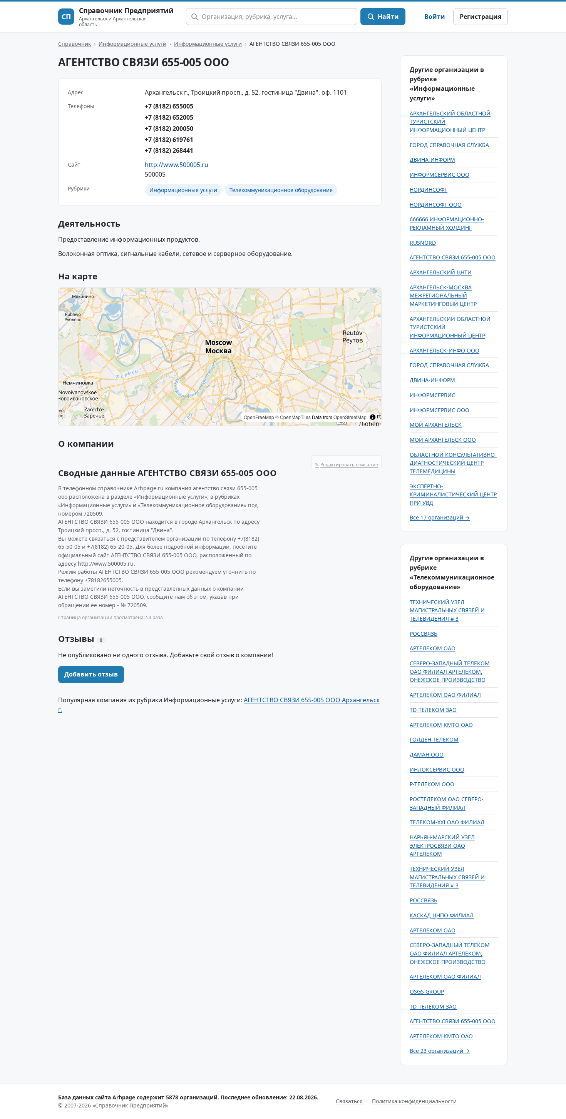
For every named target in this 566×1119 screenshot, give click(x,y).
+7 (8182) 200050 (169, 128)
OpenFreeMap (259, 417)
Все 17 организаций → (440, 517)
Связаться (349, 1101)
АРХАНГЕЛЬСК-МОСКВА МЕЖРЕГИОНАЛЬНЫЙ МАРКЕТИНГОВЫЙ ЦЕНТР (443, 295)
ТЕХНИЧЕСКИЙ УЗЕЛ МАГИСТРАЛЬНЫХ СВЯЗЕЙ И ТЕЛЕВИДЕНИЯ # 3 (447, 610)
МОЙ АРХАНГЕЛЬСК (436, 424)
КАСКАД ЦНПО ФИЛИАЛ (442, 915)
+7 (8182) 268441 (169, 150)
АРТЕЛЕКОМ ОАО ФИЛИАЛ (445, 694)
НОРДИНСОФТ (428, 189)
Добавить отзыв (91, 674)
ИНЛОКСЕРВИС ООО (437, 769)
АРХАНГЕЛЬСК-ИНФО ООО (444, 350)
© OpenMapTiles (293, 417)
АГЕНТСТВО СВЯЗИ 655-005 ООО (453, 257)
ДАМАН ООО (427, 754)
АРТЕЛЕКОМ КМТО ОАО (441, 724)
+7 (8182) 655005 (169, 106)
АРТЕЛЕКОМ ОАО (432, 648)
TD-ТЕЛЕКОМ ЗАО (433, 709)
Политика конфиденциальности (414, 1101)
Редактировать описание (346, 464)
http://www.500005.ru (176, 164)
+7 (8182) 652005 (169, 117)
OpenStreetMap (350, 417)
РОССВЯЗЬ (423, 633)
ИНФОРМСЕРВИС (432, 395)
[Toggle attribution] (372, 417)
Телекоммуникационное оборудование (281, 190)
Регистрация (480, 16)
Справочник (74, 43)
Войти (434, 16)
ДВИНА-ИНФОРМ (432, 159)
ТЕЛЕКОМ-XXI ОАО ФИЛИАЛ (447, 822)
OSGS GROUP (427, 991)
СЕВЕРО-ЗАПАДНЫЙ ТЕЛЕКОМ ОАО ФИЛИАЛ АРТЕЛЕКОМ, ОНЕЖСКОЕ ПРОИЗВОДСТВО (450, 671)
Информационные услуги (132, 43)
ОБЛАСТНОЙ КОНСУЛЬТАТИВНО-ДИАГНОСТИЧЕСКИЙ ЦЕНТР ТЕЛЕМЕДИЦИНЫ (453, 463)
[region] (220, 357)
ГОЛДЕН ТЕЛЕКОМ (434, 739)
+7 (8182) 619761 (169, 139)
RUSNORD (423, 242)
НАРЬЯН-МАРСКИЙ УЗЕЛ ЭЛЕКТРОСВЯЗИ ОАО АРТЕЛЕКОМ (442, 845)
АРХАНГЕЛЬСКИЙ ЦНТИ (441, 272)
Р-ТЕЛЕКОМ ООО (432, 784)
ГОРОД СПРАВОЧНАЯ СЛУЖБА (449, 145)
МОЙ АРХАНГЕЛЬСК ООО (443, 439)
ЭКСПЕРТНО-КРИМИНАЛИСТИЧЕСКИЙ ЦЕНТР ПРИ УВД (453, 494)
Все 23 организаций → (440, 1050)
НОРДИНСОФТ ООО (436, 204)
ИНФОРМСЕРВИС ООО (439, 174)
